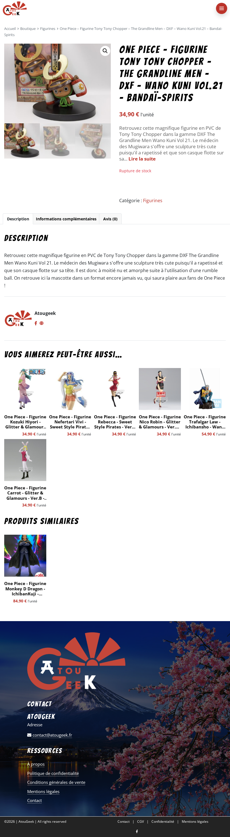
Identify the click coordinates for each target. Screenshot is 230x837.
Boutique (28, 28)
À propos (36, 764)
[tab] (18, 218)
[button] (105, 51)
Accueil (10, 28)
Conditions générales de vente (56, 782)
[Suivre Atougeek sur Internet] (41, 323)
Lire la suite (142, 158)
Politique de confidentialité (53, 773)
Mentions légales (43, 791)
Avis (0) (110, 218)
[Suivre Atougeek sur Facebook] (35, 323)
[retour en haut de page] (221, 806)
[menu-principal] (221, 8)
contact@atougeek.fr (51, 735)
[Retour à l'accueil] (104, 8)
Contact (34, 800)
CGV (140, 821)
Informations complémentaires (66, 218)
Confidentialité (162, 821)
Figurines (47, 28)
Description (18, 218)
